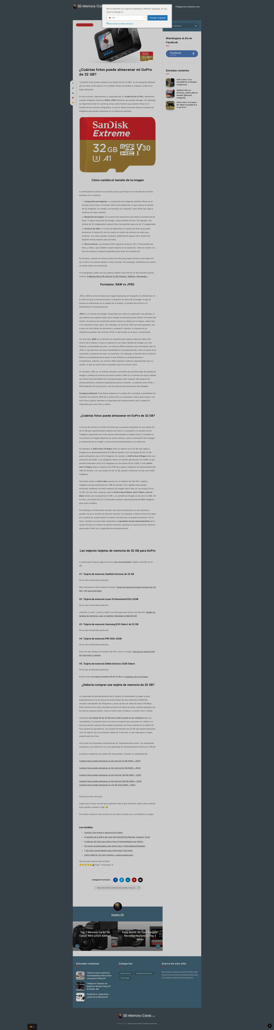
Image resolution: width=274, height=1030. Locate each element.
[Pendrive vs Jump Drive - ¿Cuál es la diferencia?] (80, 997)
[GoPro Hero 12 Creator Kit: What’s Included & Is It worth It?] (170, 105)
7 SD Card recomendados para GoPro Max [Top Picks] (108, 851)
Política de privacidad (135, 1023)
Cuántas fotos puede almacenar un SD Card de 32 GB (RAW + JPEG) (110, 761)
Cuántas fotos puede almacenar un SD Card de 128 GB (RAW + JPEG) (110, 775)
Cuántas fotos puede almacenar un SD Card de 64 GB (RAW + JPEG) (110, 768)
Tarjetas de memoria (85, 25)
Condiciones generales (150, 1023)
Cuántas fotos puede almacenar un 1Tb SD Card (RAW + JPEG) (107, 785)
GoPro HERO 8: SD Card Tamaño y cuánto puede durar (108, 855)
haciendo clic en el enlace (136, 677)
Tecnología (125, 978)
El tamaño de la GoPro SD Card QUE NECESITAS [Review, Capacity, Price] (117, 837)
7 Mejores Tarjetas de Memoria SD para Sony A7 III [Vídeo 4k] (99, 986)
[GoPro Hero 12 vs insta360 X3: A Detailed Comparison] (170, 82)
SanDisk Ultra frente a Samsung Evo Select (103, 833)
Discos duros (126, 973)
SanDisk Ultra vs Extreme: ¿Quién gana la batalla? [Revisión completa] (187, 94)
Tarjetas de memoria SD (181, 972)
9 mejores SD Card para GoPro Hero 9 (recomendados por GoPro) (113, 842)
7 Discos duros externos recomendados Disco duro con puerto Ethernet (99, 975)
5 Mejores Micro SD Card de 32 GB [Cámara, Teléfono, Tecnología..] (117, 276)
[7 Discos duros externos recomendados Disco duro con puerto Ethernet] (80, 975)
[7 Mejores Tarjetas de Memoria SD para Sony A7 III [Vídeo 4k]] (80, 986)
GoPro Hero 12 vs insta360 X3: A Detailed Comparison (187, 82)
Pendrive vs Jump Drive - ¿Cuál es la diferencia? (98, 995)
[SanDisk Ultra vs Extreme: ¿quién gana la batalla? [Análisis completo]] (170, 93)
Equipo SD (117, 914)
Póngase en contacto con (188, 7)
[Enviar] (196, 25)
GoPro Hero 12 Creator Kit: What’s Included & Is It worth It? (187, 104)
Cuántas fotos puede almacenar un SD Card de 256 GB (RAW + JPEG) (110, 781)
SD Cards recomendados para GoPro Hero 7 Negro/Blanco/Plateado (114, 846)
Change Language (157, 18)
